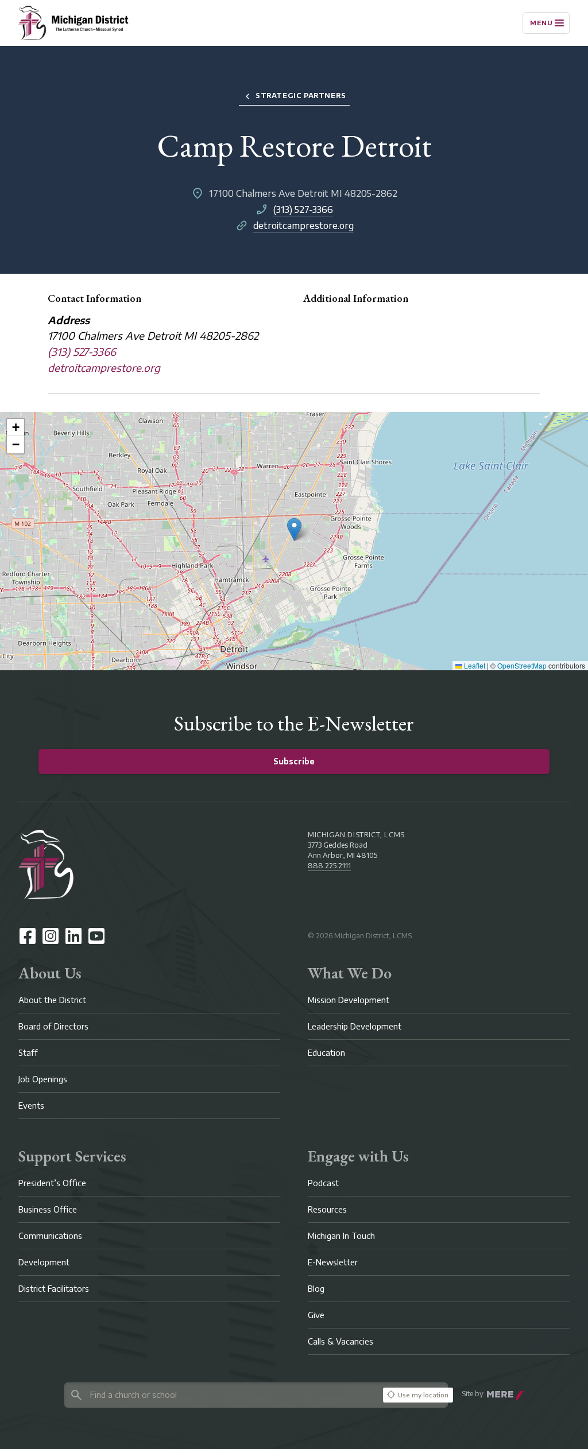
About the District (52, 1000)
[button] (294, 529)
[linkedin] (73, 936)
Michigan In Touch (341, 1236)
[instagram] (50, 936)
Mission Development (348, 1000)
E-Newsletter (333, 1262)
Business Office (47, 1209)
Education (326, 1053)
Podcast (323, 1183)
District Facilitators (53, 1288)
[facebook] (27, 936)
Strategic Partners (301, 95)
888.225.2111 (329, 865)
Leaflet (473, 665)
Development (43, 1262)
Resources (327, 1209)
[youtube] (96, 936)
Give (316, 1315)
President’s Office (52, 1183)
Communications (50, 1236)
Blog (316, 1288)
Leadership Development (354, 1026)
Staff (28, 1053)
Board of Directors (53, 1026)
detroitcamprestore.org (303, 225)
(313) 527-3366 (303, 209)
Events (31, 1105)
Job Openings (42, 1079)
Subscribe (294, 761)
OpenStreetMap (522, 665)
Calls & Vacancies (340, 1341)
